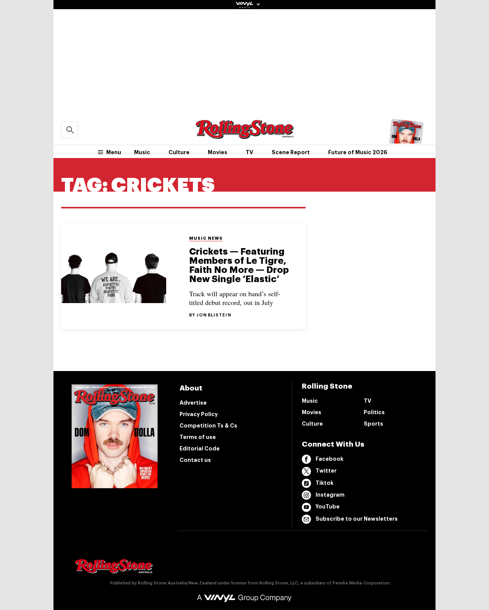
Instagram (330, 494)
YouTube (328, 506)
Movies (217, 152)
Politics (374, 412)
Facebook (329, 459)
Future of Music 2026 (357, 152)
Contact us (195, 460)
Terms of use (198, 437)
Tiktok (325, 483)
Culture (178, 152)
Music (142, 152)
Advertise (193, 402)
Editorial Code (200, 448)
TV (249, 152)
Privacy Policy (199, 414)
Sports (373, 423)
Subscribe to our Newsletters (357, 518)
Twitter (326, 470)
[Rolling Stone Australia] (244, 135)
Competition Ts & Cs (208, 425)
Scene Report (291, 152)
